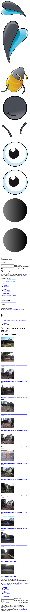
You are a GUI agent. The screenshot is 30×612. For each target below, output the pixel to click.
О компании (6, 290)
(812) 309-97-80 (4, 295)
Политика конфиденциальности (15, 583)
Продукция (6, 286)
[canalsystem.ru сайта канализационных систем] (9, 281)
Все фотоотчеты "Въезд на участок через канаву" (13, 309)
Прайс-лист (6, 287)
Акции (5, 289)
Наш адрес (6, 293)
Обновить (20, 268)
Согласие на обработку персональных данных (15, 584)
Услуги (5, 285)
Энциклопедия (7, 291)
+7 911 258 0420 (12, 295)
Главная (5, 283)
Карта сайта (3, 583)
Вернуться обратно (5, 306)
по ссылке (23, 275)
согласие (14, 271)
